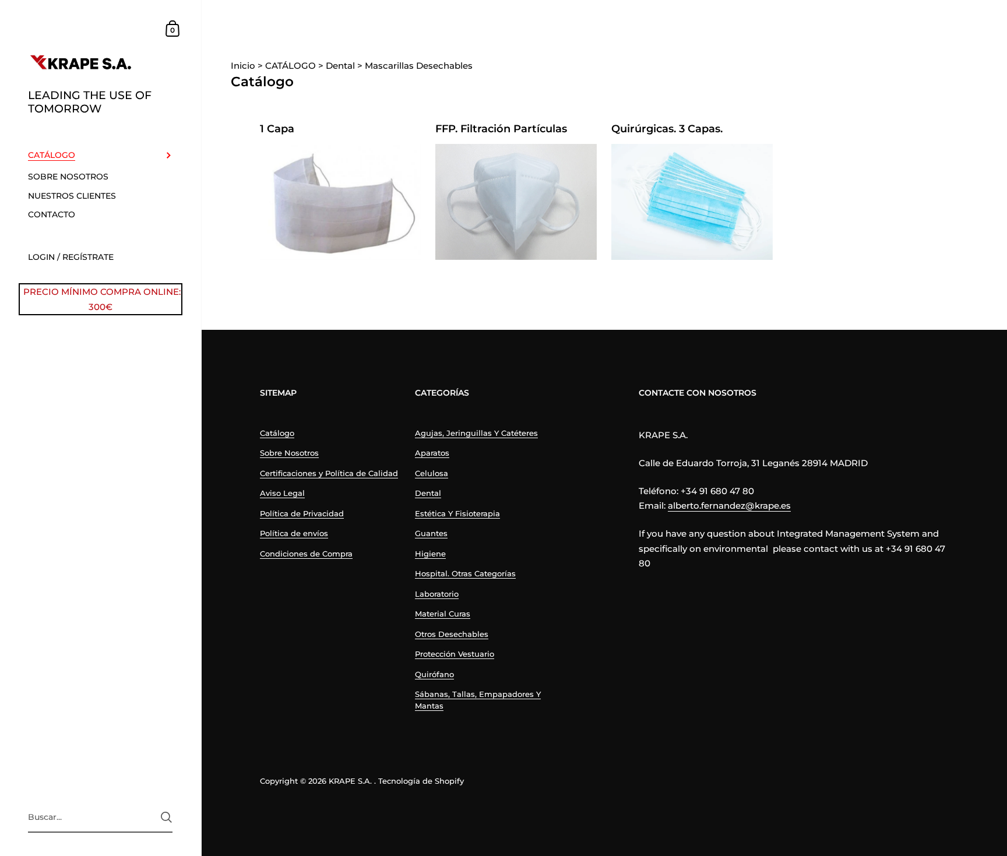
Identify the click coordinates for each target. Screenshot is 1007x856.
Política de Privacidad (302, 513)
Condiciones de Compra (306, 553)
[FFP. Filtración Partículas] (516, 202)
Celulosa (431, 473)
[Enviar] (166, 817)
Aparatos (432, 452)
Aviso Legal (282, 493)
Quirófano (434, 674)
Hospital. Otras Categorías (465, 573)
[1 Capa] (340, 202)
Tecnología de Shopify (421, 780)
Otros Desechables (451, 634)
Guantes (431, 533)
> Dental (336, 65)
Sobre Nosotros (289, 452)
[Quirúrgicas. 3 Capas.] (692, 202)
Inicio (244, 65)
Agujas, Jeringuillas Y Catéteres (476, 433)
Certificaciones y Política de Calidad (329, 473)
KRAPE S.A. (350, 780)
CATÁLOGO (287, 65)
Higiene (430, 553)
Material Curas (442, 613)
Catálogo (277, 433)
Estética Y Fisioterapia (457, 513)
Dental (428, 493)
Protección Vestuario (454, 653)
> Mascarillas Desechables (415, 65)
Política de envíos (294, 533)
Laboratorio (437, 593)
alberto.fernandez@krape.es (729, 505)
